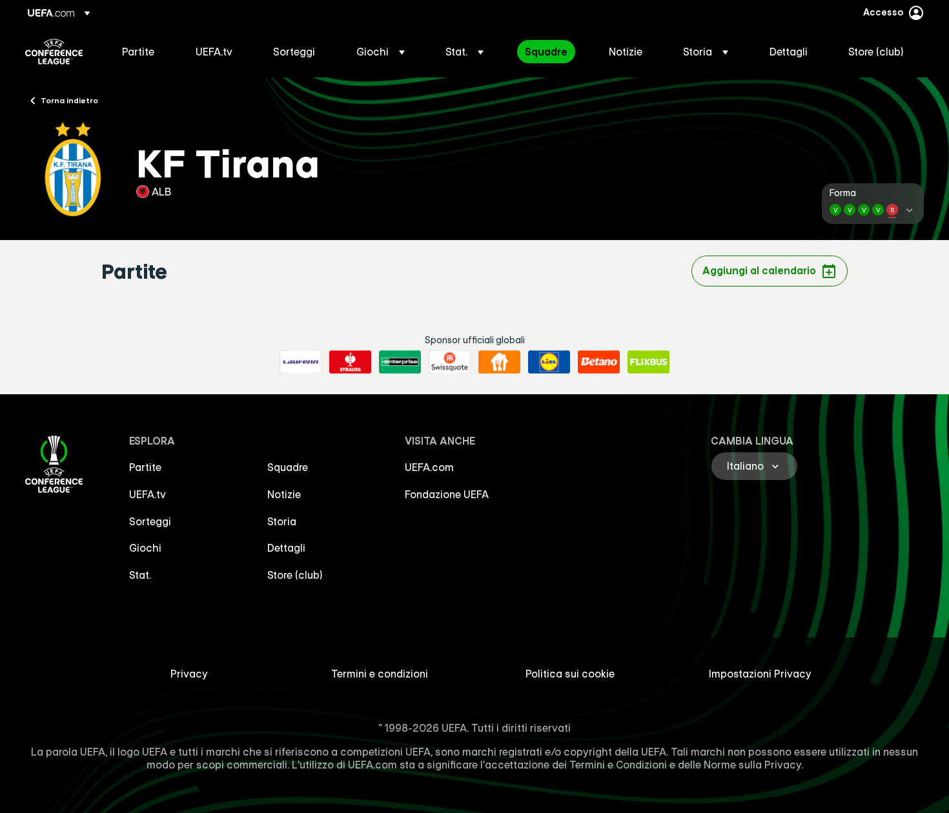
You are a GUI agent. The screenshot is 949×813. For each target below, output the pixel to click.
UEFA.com (429, 467)
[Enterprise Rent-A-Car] (400, 362)
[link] (138, 51)
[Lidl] (549, 362)
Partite (145, 467)
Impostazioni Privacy (760, 673)
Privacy (189, 673)
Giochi (145, 548)
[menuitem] (143, 51)
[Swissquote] (450, 362)
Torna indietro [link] (69, 100)
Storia (281, 521)
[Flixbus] (648, 362)
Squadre (287, 467)
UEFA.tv (147, 494)
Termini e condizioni (379, 673)
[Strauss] (350, 362)
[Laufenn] (300, 362)
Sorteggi (150, 521)
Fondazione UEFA (447, 494)
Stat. (140, 575)
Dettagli (286, 548)
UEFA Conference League (54, 52)
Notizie (284, 494)
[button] (380, 51)
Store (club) (295, 575)
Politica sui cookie (570, 673)
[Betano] (599, 362)
